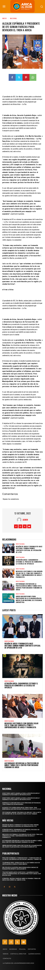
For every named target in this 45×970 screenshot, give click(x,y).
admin (25, 519)
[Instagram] (20, 526)
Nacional (13, 18)
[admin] (20, 519)
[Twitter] (19, 77)
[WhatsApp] (32, 77)
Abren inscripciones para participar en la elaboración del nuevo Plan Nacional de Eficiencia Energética (29, 599)
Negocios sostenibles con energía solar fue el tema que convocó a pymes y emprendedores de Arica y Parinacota (29, 574)
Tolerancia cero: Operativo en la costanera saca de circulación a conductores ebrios (21, 863)
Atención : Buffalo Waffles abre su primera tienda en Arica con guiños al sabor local (21, 879)
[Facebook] (12, 77)
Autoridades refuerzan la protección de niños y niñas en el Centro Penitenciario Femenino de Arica (29, 587)
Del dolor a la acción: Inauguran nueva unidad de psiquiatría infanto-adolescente (20, 868)
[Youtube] (29, 526)
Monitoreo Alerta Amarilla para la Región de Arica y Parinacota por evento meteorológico (21, 794)
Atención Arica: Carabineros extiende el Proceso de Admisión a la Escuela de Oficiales (29, 562)
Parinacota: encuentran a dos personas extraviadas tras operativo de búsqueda (21, 803)
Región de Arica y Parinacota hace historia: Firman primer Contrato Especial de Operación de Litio (29, 549)
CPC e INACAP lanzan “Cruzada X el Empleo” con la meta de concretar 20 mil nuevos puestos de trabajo (21, 813)
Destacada (20, 544)
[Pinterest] (25, 77)
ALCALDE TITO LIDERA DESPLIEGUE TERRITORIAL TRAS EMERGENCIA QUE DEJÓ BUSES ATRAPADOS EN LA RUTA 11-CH (21, 808)
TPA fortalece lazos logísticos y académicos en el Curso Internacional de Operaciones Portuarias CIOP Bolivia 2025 (21, 874)
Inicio (4, 18)
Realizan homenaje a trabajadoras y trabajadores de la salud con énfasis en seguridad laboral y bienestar (22, 858)
